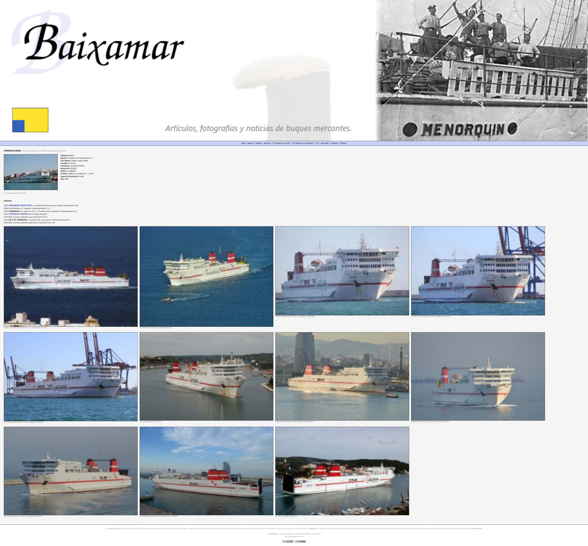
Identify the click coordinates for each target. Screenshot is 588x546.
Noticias (258, 143)
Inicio (243, 143)
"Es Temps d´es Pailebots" (303, 143)
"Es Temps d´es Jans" (281, 143)
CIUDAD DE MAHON (18, 214)
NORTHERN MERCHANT (20, 205)
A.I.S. (317, 143)
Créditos (343, 143)
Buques (250, 143)
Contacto (334, 143)
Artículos (267, 143)
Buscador (325, 143)
